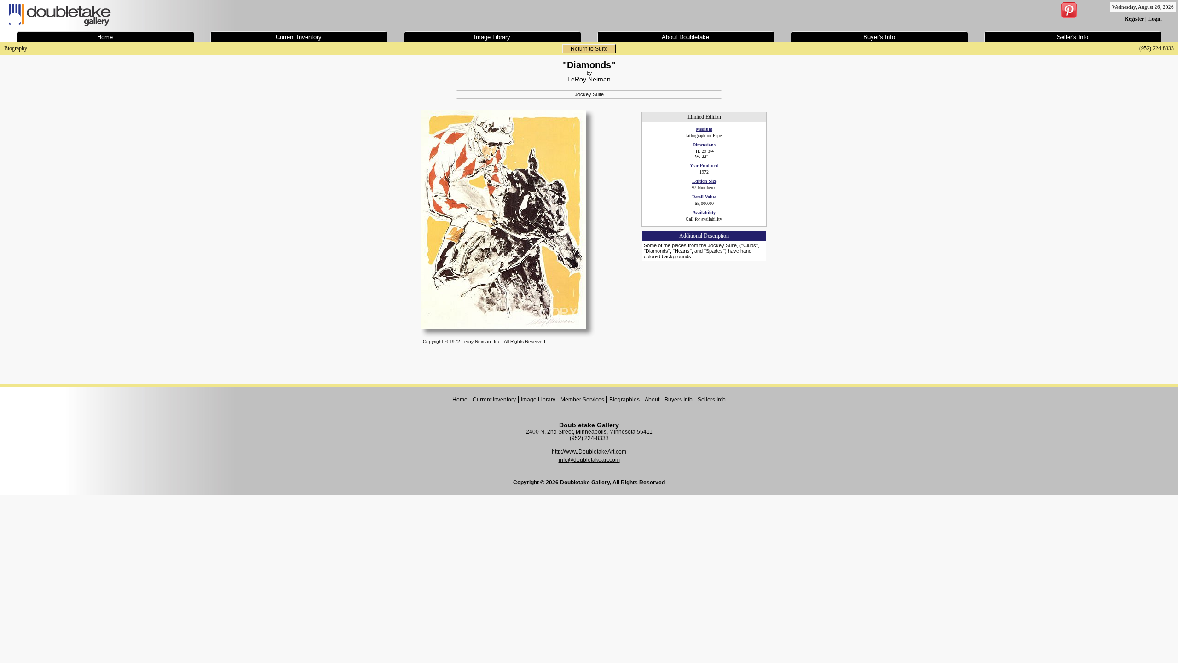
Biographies (624, 399)
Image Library (538, 399)
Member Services (582, 399)
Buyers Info (678, 399)
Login (1155, 19)
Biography (15, 48)
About (652, 399)
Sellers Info (712, 399)
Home (460, 399)
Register (1134, 19)
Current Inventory (494, 399)
